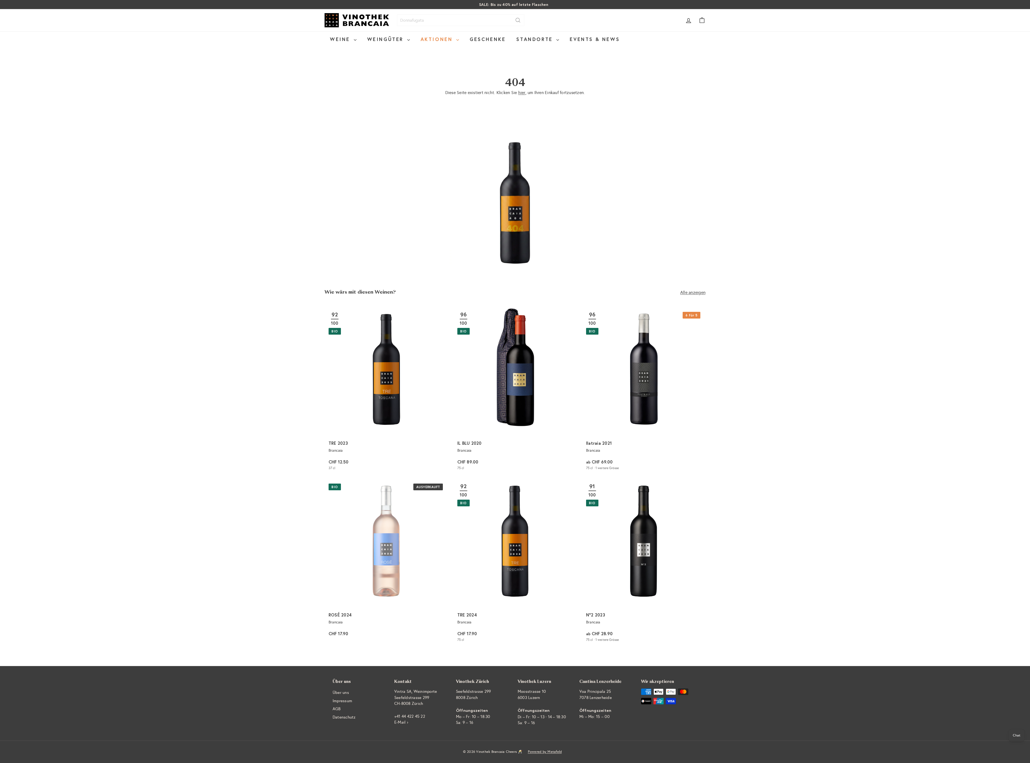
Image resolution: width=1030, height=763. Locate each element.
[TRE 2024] (515, 562)
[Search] (518, 20)
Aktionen (438, 39)
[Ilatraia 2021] (644, 391)
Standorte (535, 39)
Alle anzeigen (692, 292)
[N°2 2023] (644, 562)
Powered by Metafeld (545, 752)
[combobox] (460, 20)
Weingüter (386, 39)
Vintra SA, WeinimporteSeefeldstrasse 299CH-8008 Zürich (415, 697)
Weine (341, 39)
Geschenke (488, 39)
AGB (337, 708)
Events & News (595, 39)
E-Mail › (401, 722)
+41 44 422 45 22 (409, 716)
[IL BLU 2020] (515, 391)
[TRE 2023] (386, 391)
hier (521, 92)
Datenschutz (344, 717)
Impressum (342, 700)
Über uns (341, 692)
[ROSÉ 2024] (386, 562)
